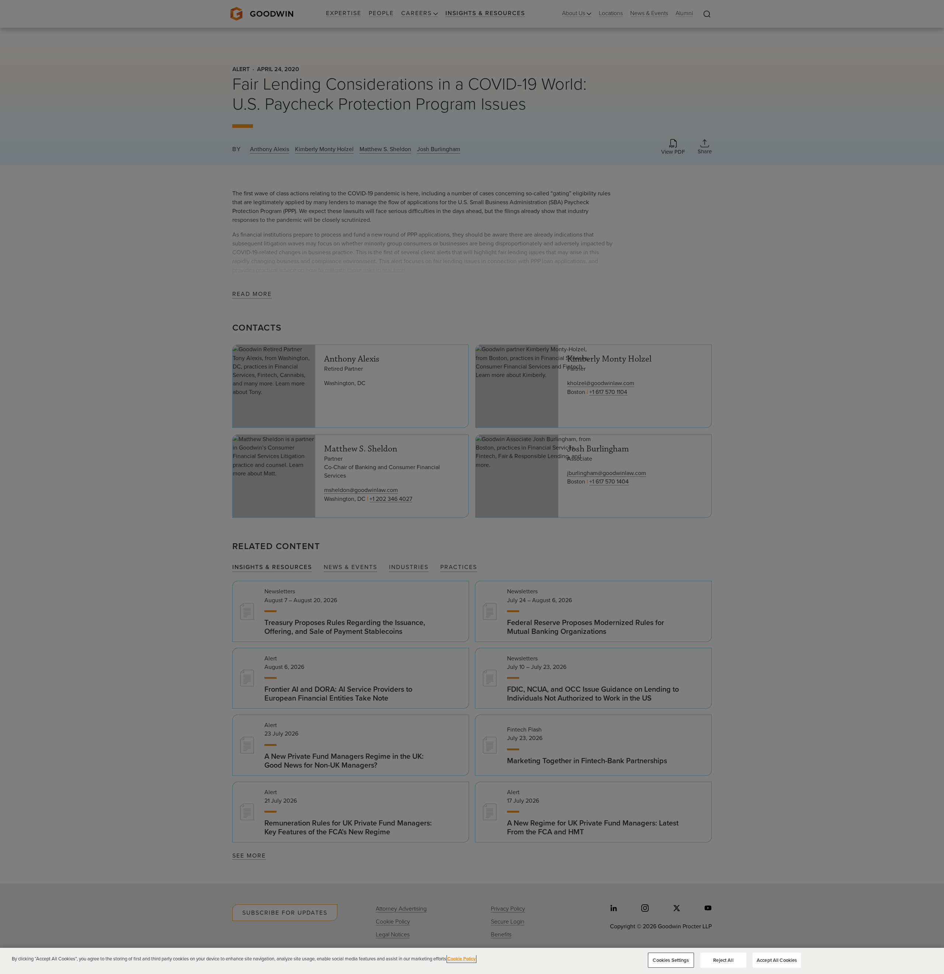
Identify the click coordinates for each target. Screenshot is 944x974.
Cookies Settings (671, 960)
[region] (472, 961)
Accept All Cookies (777, 960)
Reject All (723, 960)
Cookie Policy (461, 958)
